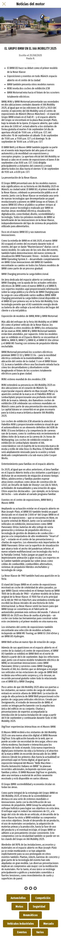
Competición (43, 898)
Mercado (48, 923)
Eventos (22, 932)
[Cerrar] (4, 4)
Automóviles (18, 898)
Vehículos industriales (20, 923)
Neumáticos (30, 915)
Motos (19, 906)
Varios (40, 932)
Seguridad (39, 906)
